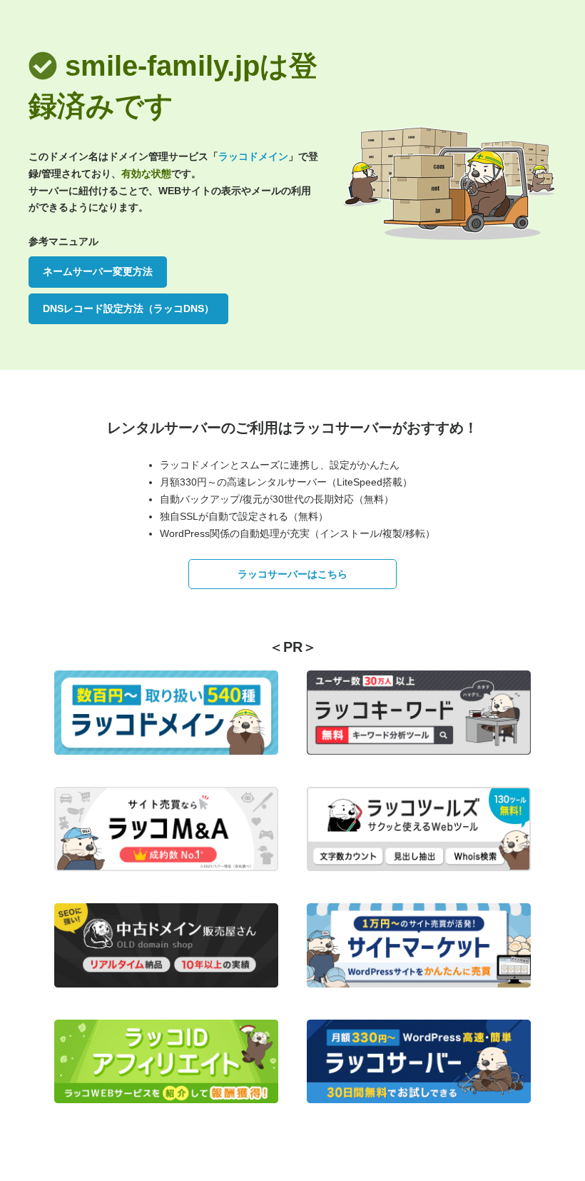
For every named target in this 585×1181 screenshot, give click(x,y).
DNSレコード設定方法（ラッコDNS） (128, 308)
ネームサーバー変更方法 (98, 271)
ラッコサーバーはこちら (292, 574)
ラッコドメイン (253, 156)
